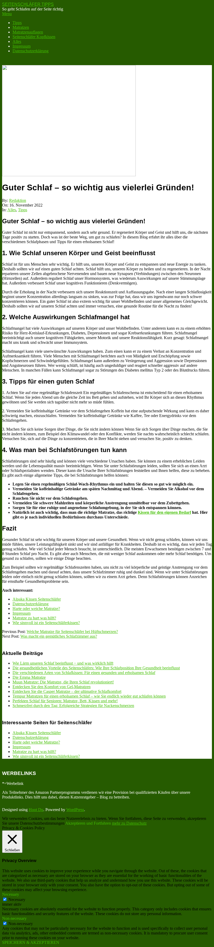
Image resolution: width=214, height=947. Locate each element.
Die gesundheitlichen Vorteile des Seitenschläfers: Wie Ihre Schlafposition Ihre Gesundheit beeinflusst (96, 668)
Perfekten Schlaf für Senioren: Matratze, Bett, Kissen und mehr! (65, 701)
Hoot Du (36, 809)
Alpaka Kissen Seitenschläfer (37, 599)
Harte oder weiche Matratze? (36, 608)
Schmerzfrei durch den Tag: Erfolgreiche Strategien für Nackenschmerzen (73, 705)
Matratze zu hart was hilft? (34, 618)
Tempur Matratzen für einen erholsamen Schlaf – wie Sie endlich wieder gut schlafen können (89, 696)
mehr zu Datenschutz (129, 823)
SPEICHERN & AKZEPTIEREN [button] (30, 942)
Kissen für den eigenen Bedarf (164, 512)
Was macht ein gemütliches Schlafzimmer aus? (58, 636)
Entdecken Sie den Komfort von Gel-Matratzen (52, 686)
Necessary (16, 899)
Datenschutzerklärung (31, 604)
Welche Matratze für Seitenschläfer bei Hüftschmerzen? (72, 631)
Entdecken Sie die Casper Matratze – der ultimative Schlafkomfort (67, 691)
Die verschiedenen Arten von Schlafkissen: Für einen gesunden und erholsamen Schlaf (84, 672)
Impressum (22, 613)
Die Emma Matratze (29, 677)
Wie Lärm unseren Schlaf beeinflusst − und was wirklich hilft (63, 663)
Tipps (22, 210)
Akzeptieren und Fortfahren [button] (88, 823)
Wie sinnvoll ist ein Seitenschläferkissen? (46, 622)
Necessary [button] (10, 894)
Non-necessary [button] (14, 918)
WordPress (75, 809)
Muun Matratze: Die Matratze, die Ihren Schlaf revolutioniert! (63, 682)
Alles (11, 210)
